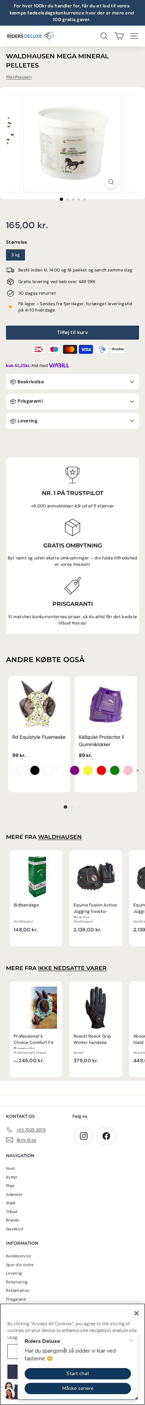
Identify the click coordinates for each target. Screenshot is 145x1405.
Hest (10, 1168)
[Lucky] (48, 770)
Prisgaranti (30, 401)
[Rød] (101, 770)
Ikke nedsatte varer (72, 968)
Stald (10, 1202)
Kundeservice (18, 1255)
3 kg (15, 255)
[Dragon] (21, 770)
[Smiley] (8, 770)
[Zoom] (111, 181)
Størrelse (16, 242)
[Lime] (115, 770)
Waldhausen (19, 77)
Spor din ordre (19, 1264)
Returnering (16, 1281)
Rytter (12, 1177)
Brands (12, 1220)
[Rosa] (128, 770)
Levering (27, 421)
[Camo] (62, 770)
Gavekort (14, 1228)
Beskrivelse (30, 382)
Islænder (14, 1194)
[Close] (136, 1313)
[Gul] (88, 770)
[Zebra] (35, 770)
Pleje (10, 1185)
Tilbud (12, 1211)
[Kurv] (119, 36)
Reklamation (17, 1290)
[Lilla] (75, 770)
